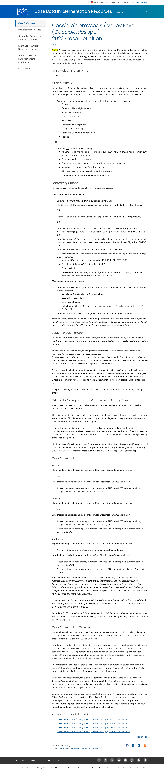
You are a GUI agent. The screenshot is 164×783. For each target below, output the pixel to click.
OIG (56, 768)
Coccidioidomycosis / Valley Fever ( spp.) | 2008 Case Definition (93, 723)
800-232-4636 (52, 760)
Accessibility (19, 768)
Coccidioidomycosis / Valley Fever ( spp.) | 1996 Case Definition (93, 727)
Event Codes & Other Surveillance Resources (29, 47)
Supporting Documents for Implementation (29, 38)
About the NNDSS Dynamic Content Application (27, 58)
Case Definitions (26, 23)
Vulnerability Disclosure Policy (92, 768)
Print (54, 44)
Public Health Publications (124, 768)
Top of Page (143, 736)
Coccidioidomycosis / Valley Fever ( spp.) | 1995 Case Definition (93, 731)
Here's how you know (139, 2)
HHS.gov (138, 768)
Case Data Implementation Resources (73, 11)
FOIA (51, 768)
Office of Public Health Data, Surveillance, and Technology (79, 748)
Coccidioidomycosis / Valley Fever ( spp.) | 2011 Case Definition (93, 719)
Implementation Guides (29, 29)
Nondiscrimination (74, 768)
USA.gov (146, 768)
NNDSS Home (25, 68)
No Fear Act (63, 768)
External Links (30, 768)
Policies (46, 768)
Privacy (39, 768)
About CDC (20, 760)
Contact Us (35, 760)
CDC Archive (109, 768)
